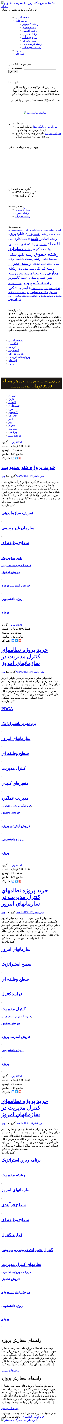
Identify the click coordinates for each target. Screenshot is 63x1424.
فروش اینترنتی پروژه (15, 585)
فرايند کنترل (11, 994)
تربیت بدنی (14, 435)
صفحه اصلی (22, 17)
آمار (10, 418)
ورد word (13, 350)
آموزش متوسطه (41, 230)
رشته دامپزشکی (31, 47)
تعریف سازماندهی (17, 513)
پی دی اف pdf (16, 353)
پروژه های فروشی (19, 356)
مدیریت (12, 428)
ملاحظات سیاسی (22, 296)
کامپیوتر (13, 412)
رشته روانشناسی (49, 259)
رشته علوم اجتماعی (41, 264)
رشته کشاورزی (15, 283)
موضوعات (21, 20)
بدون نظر (38, 475)
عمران (12, 395)
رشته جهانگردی (42, 249)
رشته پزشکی (38, 277)
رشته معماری (38, 273)
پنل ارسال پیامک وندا (45, 126)
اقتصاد (12, 402)
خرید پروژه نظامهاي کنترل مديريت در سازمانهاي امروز (24, 656)
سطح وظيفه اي (15, 542)
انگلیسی (13, 343)
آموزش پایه (30, 230)
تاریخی (45, 234)
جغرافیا (12, 415)
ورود (18, 50)
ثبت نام (19, 53)
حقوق (11, 425)
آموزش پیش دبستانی (16, 230)
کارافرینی (14, 299)
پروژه (5, 612)
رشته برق (41, 244)
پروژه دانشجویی (12, 599)
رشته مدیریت (27, 268)
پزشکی (12, 432)
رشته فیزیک (45, 268)
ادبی (58, 234)
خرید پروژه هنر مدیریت (28, 467)
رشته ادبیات (49, 239)
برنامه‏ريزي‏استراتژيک (18, 723)
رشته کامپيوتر (18, 277)
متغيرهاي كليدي (15, 783)
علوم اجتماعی (37, 289)
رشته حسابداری (20, 249)
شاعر (46, 288)
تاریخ (11, 399)
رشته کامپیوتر (30, 24)
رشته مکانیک (23, 274)
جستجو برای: (15, 67)
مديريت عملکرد (15, 798)
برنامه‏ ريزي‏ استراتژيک (21, 1160)
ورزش (11, 296)
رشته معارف (29, 40)
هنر (10, 422)
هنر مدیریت (11, 557)
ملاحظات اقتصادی (17, 292)
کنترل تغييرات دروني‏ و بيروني (27, 1249)
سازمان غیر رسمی (17, 528)
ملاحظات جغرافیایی (38, 296)
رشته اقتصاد (29, 30)
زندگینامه (55, 288)
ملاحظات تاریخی (54, 296)
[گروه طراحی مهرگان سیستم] (19, 1419)
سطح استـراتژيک (16, 964)
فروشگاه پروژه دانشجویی (16, 565)
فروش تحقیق (10, 572)
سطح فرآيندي (13, 1205)
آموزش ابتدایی (55, 230)
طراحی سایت (53, 133)
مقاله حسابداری (37, 292)
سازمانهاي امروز (15, 738)
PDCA (7, 708)
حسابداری (32, 234)
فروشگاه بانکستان (33, 1416)
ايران (53, 234)
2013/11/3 (27, 475)
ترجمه (12, 347)
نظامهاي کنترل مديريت (21, 1264)
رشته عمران (29, 34)
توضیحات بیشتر (10, 1370)
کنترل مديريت (13, 768)
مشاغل (53, 292)
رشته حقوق (29, 27)
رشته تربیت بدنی (32, 43)
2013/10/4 (27, 1123)
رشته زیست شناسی (28, 259)
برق (10, 408)
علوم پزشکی (29, 37)
